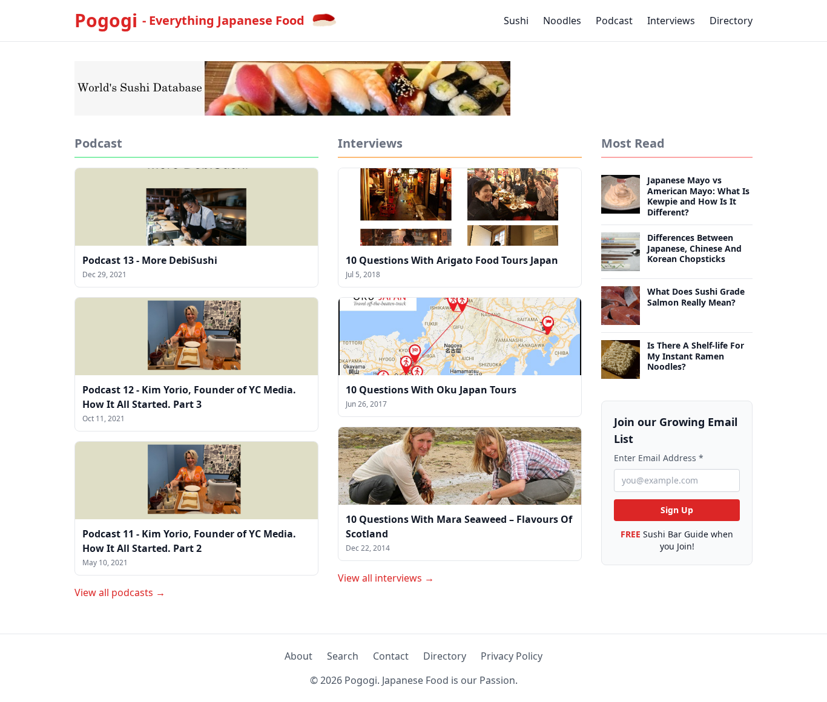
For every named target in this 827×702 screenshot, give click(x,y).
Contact (391, 656)
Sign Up (677, 510)
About (298, 656)
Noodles (562, 20)
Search (342, 656)
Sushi (516, 20)
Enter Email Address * (658, 458)
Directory (731, 20)
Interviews (671, 20)
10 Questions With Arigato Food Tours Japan (452, 260)
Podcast (614, 20)
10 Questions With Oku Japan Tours (431, 389)
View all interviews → (386, 578)
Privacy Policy (511, 656)
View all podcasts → (119, 592)
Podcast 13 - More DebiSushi (149, 260)
